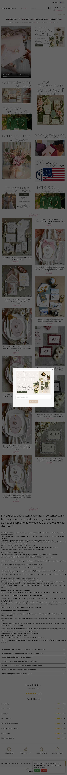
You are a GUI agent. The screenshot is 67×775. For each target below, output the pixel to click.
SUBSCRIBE (33, 401)
